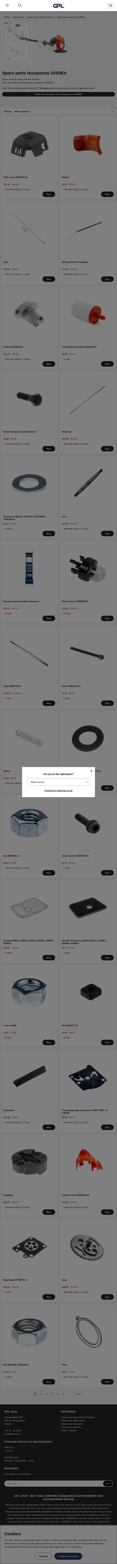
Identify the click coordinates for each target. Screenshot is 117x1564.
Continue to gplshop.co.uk (58, 790)
